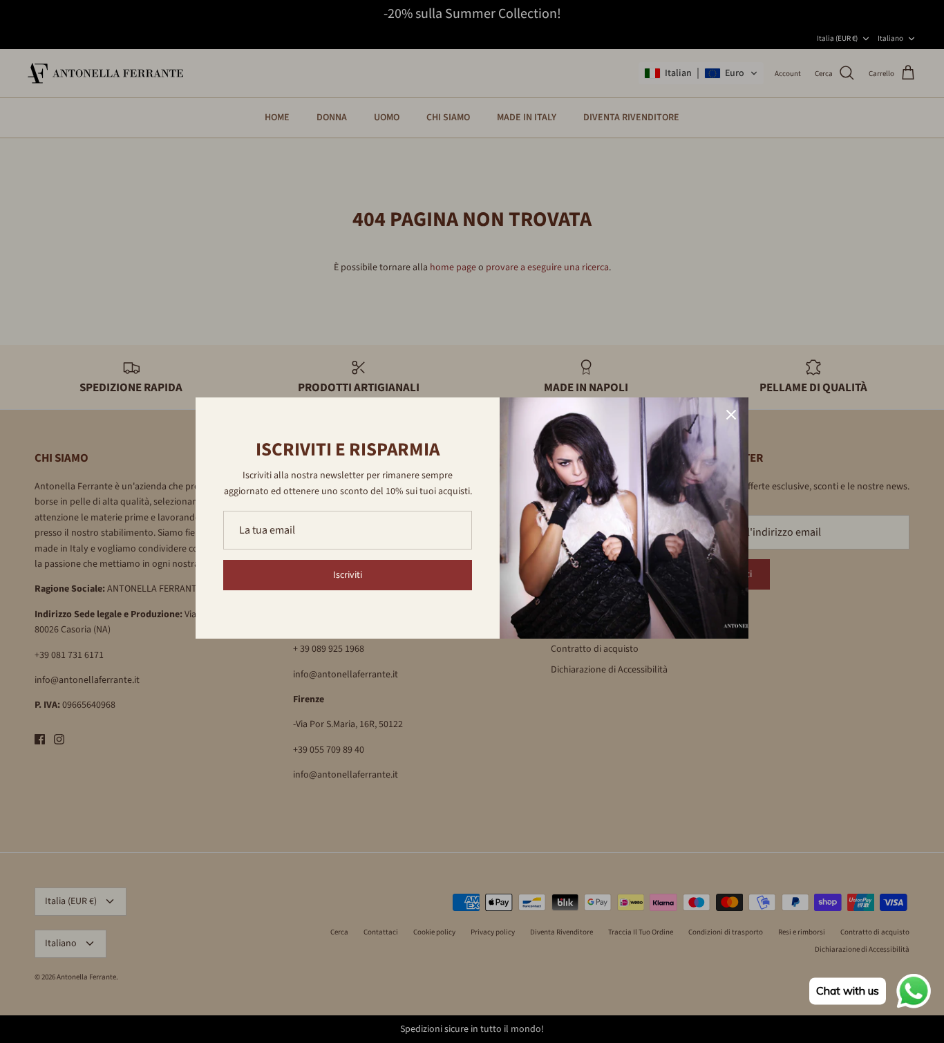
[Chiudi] (731, 415)
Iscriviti (347, 575)
